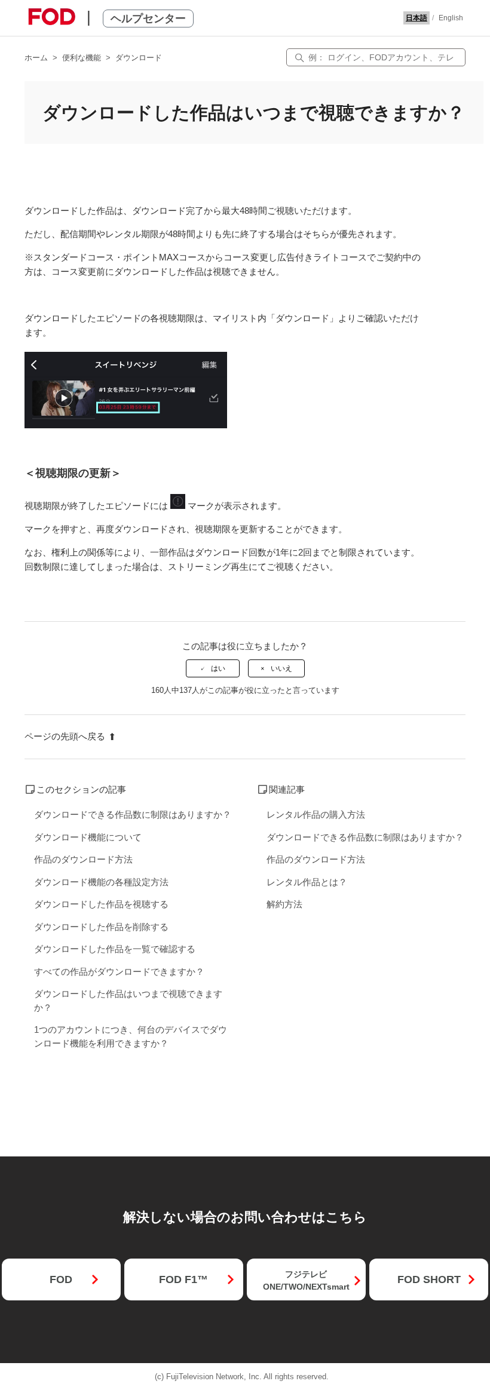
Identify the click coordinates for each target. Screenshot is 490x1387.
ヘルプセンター (148, 18)
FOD (61, 1279)
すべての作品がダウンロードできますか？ (119, 971)
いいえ (281, 668)
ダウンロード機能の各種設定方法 (101, 882)
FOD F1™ (183, 1279)
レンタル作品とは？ (307, 882)
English (451, 18)
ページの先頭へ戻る (64, 736)
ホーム (36, 57)
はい (218, 668)
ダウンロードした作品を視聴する (101, 904)
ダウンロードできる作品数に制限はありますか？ (132, 814)
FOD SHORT (429, 1279)
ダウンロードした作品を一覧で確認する (114, 949)
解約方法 (284, 904)
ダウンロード (138, 57)
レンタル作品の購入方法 (316, 814)
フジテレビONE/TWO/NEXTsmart (306, 1280)
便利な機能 (81, 57)
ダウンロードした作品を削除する (101, 927)
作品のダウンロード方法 (83, 859)
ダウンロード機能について (88, 837)
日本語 (416, 18)
